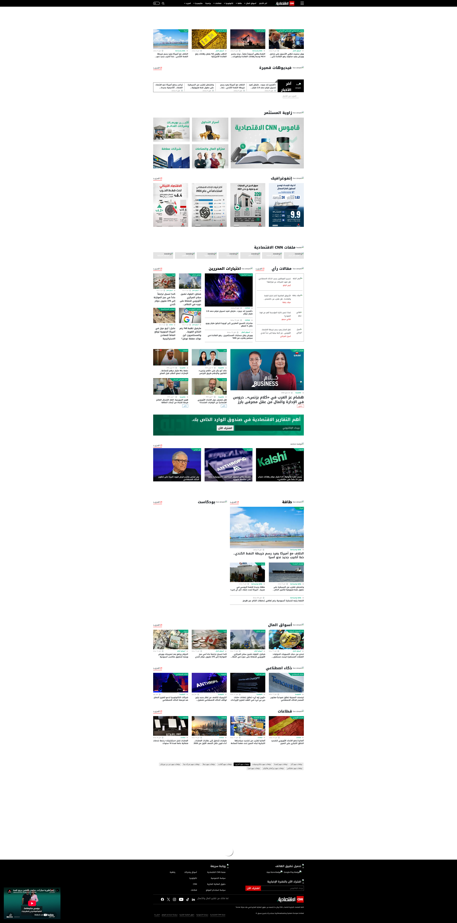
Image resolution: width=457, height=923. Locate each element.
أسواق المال (251, 3)
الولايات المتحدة (298, 564)
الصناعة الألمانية (259, 717)
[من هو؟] (210, 156)
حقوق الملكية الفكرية (186, 914)
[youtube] (181, 899)
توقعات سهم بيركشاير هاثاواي (273, 768)
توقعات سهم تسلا (209, 764)
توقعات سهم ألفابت (225, 764)
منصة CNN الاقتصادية (217, 914)
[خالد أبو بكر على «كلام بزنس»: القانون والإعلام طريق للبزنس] (209, 357)
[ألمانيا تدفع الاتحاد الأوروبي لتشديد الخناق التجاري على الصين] (286, 726)
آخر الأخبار (263, 3)
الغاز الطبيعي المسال (180, 379)
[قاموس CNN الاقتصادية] (267, 143)
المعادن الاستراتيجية (168, 309)
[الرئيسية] (284, 3)
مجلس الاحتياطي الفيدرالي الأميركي (291, 31)
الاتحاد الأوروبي (298, 717)
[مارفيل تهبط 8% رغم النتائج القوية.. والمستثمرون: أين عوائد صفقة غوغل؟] (190, 315)
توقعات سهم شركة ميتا (191, 764)
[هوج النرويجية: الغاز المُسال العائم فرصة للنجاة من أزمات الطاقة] (170, 386)
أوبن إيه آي (261, 674)
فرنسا (224, 379)
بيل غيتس (197, 450)
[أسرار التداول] (210, 130)
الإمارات (185, 350)
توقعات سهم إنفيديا (280, 764)
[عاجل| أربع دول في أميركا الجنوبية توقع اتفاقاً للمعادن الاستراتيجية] (164, 315)
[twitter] (193, 899)
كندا (173, 275)
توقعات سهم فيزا (254, 768)
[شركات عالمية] (171, 156)
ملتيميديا (199, 3)
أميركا (186, 31)
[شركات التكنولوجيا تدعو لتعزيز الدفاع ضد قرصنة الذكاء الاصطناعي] (170, 682)
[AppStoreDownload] (275, 872)
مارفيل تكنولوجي (195, 309)
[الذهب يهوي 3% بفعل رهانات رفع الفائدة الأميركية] (209, 39)
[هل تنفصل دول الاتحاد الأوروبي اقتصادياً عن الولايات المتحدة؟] (209, 386)
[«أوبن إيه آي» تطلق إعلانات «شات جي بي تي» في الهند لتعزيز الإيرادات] (247, 682)
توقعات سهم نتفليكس (294, 768)
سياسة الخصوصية (202, 914)
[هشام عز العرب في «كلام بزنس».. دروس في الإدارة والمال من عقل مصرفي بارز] (267, 369)
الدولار (186, 631)
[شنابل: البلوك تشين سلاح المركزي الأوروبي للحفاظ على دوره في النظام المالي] (190, 281)
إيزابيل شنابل (196, 275)
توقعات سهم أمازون (242, 764)
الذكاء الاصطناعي (297, 674)
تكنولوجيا (229, 3)
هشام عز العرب (298, 350)
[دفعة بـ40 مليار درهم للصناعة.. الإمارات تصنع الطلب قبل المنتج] (170, 357)
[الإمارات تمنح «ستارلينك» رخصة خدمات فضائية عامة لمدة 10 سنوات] (170, 726)
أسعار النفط (261, 31)
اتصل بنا (157, 914)
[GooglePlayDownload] (292, 872)
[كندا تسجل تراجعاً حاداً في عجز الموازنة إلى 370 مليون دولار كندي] (164, 281)
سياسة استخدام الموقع (169, 914)
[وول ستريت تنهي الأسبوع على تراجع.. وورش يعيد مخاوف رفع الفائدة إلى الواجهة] (286, 39)
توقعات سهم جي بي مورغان (170, 764)
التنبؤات (300, 450)
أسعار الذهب (222, 31)
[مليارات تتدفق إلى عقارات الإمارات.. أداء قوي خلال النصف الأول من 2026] (209, 726)
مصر (225, 350)
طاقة (240, 3)
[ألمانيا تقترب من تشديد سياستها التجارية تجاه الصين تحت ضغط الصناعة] (247, 726)
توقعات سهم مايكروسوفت (261, 764)
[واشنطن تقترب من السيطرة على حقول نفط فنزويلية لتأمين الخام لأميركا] (286, 572)
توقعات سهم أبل (296, 764)
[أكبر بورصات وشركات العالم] (171, 130)
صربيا (262, 564)
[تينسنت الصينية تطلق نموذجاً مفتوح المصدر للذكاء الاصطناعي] (286, 682)
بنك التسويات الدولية (296, 631)
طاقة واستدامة (257, 51)
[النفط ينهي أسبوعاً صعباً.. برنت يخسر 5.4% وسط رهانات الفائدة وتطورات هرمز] (247, 39)
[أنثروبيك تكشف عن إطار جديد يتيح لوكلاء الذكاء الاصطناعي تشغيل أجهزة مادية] (209, 682)
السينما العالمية (246, 275)
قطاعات (218, 3)
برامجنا (208, 3)
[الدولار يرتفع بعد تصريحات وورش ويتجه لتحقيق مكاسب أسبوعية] (170, 639)
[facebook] (162, 899)
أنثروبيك (249, 450)
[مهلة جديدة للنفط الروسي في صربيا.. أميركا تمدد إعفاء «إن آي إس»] (247, 572)
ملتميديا (298, 392)
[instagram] (174, 899)
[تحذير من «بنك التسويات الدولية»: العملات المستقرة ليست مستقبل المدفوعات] (286, 639)
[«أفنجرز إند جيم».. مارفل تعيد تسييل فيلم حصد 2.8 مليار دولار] (229, 289)
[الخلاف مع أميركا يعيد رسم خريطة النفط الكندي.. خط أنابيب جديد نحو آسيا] (170, 39)
